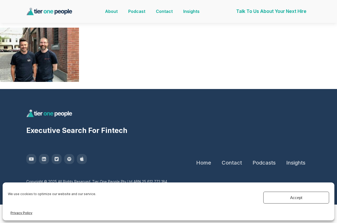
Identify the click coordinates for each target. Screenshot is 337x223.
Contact (164, 11)
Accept (296, 197)
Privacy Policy (21, 213)
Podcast (136, 11)
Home (203, 163)
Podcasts (264, 163)
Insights (191, 11)
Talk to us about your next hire (271, 11)
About (111, 11)
